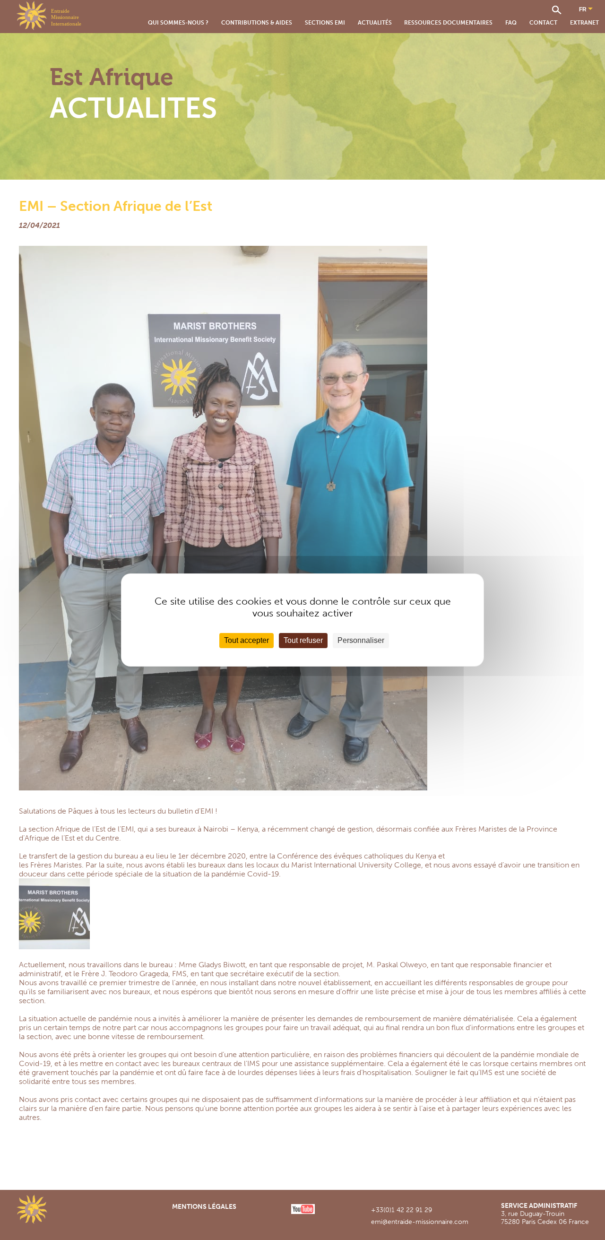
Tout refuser (303, 640)
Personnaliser (360, 640)
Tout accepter (246, 640)
